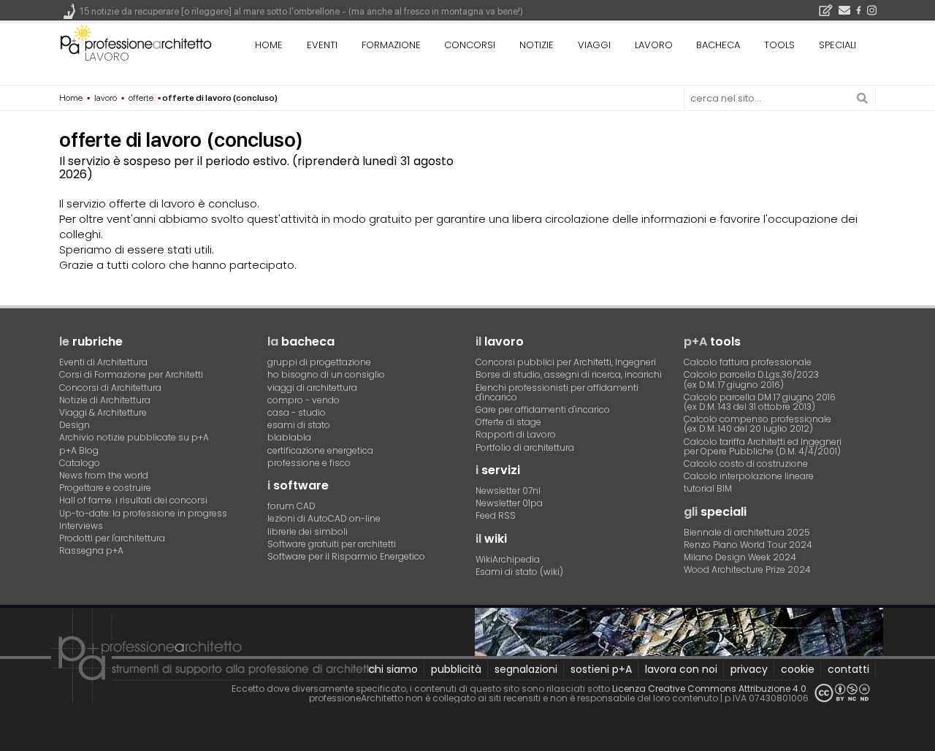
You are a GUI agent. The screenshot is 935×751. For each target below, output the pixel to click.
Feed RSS (496, 515)
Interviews (81, 525)
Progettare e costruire (105, 487)
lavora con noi (681, 669)
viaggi (594, 45)
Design (74, 425)
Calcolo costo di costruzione (746, 463)
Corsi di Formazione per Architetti (131, 374)
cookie (797, 669)
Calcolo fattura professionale (748, 362)
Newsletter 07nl (508, 490)
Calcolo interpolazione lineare (749, 476)
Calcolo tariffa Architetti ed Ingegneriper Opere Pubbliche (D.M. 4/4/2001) (763, 446)
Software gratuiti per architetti (331, 544)
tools (779, 45)
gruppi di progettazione (319, 362)
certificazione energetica (320, 450)
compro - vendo (303, 400)
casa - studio (296, 412)
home (269, 45)
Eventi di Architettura (103, 362)
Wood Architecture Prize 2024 (747, 569)
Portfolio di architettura (525, 447)
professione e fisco (309, 463)
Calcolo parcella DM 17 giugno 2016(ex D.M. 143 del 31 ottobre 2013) (760, 402)
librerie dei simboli (307, 531)
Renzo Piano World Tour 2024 (748, 544)
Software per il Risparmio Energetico (346, 556)
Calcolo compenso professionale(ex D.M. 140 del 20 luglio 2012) (757, 424)
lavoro (107, 56)
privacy (749, 669)
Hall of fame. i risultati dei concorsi (133, 500)
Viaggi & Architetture (103, 412)
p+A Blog (79, 450)
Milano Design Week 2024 (740, 557)
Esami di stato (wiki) (519, 571)
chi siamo (393, 669)
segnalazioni (526, 669)
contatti (848, 669)
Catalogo (79, 463)
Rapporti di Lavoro (516, 434)
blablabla (289, 437)
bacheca (718, 45)
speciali (837, 45)
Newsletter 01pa (509, 503)
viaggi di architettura (312, 387)
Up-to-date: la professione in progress (143, 513)
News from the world (103, 475)
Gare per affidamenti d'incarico (543, 409)
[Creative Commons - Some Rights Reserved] (842, 693)
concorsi (469, 45)
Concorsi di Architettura (110, 387)
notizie (536, 45)
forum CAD (291, 506)
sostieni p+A (601, 669)
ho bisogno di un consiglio (326, 374)
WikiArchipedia (508, 559)
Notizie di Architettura (104, 400)
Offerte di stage (508, 422)
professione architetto (136, 43)
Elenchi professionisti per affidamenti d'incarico (557, 392)
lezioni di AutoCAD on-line (324, 518)
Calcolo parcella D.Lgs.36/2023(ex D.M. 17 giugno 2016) (751, 379)
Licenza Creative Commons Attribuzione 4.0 (709, 688)
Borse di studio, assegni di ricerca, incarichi (569, 374)
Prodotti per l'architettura (112, 538)
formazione (391, 45)
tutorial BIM (708, 488)
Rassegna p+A (91, 550)
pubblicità (456, 669)
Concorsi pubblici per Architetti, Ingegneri (566, 362)
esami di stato (298, 425)
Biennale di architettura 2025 (747, 532)
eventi (322, 45)
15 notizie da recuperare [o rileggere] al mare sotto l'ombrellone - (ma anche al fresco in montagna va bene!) (301, 11)
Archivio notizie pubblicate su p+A (134, 437)
